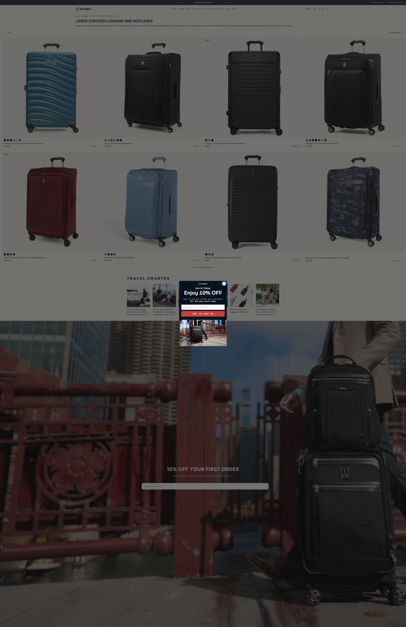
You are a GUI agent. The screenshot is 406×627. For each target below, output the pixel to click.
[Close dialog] (224, 283)
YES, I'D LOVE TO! (203, 313)
